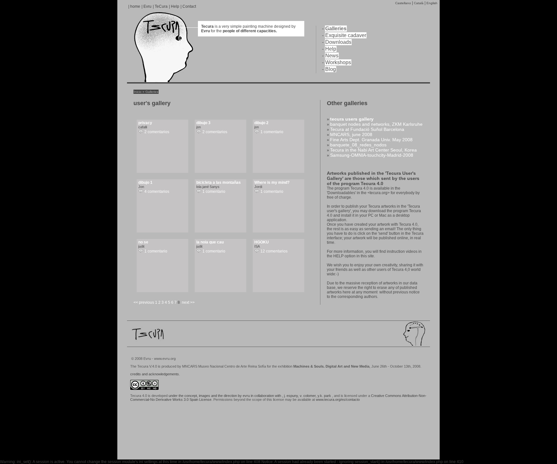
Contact (189, 6)
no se (143, 242)
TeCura (161, 6)
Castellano (403, 3)
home (135, 6)
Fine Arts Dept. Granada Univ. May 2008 (371, 139)
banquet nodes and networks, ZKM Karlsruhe (376, 124)
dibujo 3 (203, 123)
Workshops (338, 62)
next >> (188, 302)
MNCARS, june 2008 (351, 134)
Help (175, 6)
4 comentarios (156, 191)
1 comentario (271, 132)
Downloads (338, 42)
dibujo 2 (261, 123)
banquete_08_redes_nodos (358, 144)
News (331, 55)
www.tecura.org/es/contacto (338, 399)
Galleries (336, 28)
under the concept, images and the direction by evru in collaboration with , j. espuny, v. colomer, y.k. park (250, 396)
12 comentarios (274, 251)
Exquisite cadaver (345, 35)
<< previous (143, 302)
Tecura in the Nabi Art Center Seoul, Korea (373, 150)
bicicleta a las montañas (218, 182)
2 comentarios (156, 132)
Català (419, 3)
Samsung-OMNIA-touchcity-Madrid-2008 (371, 155)
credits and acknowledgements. (155, 374)
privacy (145, 123)
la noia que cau (210, 242)
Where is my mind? (271, 182)
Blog (330, 69)
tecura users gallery (352, 119)
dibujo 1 (145, 182)
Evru (147, 6)
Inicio (138, 92)
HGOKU (261, 242)
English (431, 3)
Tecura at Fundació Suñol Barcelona (367, 129)
